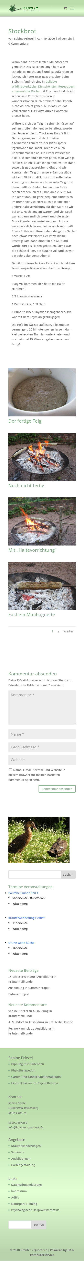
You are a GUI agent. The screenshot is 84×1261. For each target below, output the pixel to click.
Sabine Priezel (24, 38)
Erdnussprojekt (18, 994)
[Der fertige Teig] (42, 416)
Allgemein (65, 38)
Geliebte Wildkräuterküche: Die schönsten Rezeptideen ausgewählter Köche (43, 86)
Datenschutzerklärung (26, 1185)
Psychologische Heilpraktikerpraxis (35, 1210)
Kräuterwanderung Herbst (26, 918)
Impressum (19, 1191)
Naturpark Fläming (24, 1204)
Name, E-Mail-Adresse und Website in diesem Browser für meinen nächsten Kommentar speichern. (36, 775)
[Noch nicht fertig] (42, 481)
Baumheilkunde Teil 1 (23, 893)
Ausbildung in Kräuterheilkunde (51, 1022)
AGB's (15, 1197)
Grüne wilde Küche (21, 943)
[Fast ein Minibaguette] (42, 610)
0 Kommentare (18, 43)
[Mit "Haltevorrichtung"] (42, 545)
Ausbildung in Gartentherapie (28, 988)
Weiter (68, 631)
